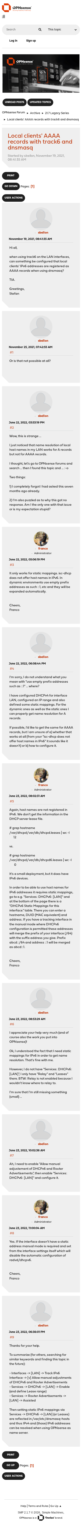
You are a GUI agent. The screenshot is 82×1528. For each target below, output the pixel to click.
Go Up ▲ (56, 1506)
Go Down (11, 186)
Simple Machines (52, 1512)
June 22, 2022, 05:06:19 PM (27, 559)
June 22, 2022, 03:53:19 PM (26, 422)
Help (23, 1506)
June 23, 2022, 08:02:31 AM (27, 796)
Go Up (11, 1465)
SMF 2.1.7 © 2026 (29, 1512)
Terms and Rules (38, 1506)
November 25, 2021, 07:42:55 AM (30, 347)
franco (43, 548)
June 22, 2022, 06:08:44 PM (27, 663)
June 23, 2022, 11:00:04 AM (27, 1228)
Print (10, 175)
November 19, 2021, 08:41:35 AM (30, 239)
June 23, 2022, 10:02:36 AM (27, 1150)
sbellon (43, 232)
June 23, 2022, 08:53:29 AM (27, 1019)
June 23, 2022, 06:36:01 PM (27, 1332)
